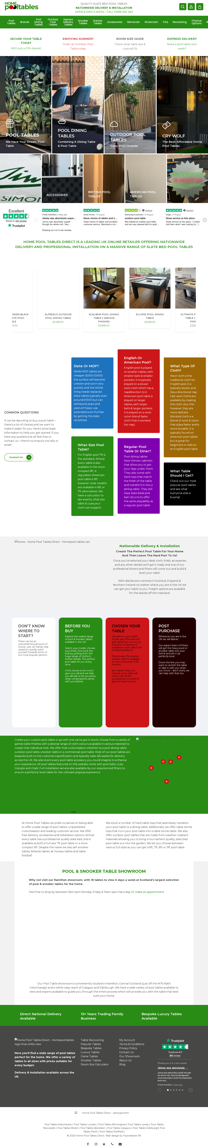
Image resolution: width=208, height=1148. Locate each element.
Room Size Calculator (95, 1064)
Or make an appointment (147, 892)
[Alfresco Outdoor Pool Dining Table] (58, 288)
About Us (125, 1060)
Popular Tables (91, 1044)
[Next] (190, 258)
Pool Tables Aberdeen (92, 1128)
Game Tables (89, 1056)
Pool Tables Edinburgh (145, 1128)
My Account (127, 1040)
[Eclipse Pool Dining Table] (149, 288)
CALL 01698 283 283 (120, 11)
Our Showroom (129, 1056)
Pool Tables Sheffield (111, 1131)
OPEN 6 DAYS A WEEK (89, 11)
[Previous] (18, 258)
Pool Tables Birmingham (112, 1124)
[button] (18, 457)
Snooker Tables (91, 1060)
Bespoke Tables (91, 1048)
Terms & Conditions (131, 1044)
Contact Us (126, 1052)
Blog (122, 1064)
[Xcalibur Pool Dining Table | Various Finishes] (104, 288)
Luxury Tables (90, 1052)
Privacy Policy (128, 1048)
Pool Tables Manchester (58, 1124)
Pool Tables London (85, 1124)
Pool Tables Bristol (67, 1128)
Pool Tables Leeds (138, 1124)
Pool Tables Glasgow (119, 1128)
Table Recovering (92, 1040)
